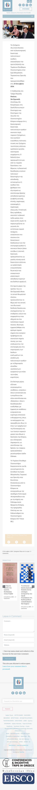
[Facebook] (9, 542)
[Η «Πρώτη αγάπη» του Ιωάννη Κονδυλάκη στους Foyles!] (10, 564)
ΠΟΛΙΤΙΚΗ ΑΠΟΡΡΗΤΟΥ (22, 745)
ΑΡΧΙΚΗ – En (27, 741)
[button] (4, 586)
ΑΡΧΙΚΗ (21, 741)
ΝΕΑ (29, 736)
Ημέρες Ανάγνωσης (16, 723)
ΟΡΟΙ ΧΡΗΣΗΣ (12, 745)
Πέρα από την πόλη (15, 733)
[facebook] (20, 5)
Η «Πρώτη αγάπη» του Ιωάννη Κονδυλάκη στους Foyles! (8, 590)
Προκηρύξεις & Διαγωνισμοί (13, 736)
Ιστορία (27, 726)
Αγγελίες (30, 720)
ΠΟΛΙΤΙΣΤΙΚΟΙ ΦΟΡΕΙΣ (8, 720)
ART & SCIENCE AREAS (12, 739)
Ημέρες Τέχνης (9, 715)
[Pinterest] (16, 542)
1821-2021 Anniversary (12, 741)
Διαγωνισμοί (24, 736)
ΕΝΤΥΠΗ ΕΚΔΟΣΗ (19, 715)
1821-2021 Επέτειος (24, 739)
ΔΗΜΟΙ (25, 720)
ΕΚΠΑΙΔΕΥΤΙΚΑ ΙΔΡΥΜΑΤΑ (26, 718)
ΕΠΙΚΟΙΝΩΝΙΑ (7, 723)
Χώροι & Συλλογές (27, 723)
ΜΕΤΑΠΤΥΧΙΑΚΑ (15, 718)
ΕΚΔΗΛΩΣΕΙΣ (27, 715)
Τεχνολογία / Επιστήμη (19, 726)
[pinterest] (27, 5)
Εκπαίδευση (9, 726)
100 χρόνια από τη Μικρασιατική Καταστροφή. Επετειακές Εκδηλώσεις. (18, 729)
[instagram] (23, 5)
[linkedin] (30, 5)
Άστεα (7, 733)
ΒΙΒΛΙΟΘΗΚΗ (7, 718)
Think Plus (21, 752)
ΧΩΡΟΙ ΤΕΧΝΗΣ (18, 720)
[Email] (24, 542)
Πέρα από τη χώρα (24, 551)
